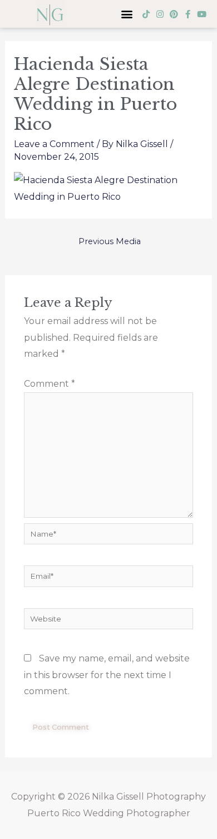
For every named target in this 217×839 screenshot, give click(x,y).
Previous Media (109, 241)
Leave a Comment (54, 144)
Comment (49, 383)
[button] (126, 14)
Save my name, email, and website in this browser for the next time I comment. (107, 674)
